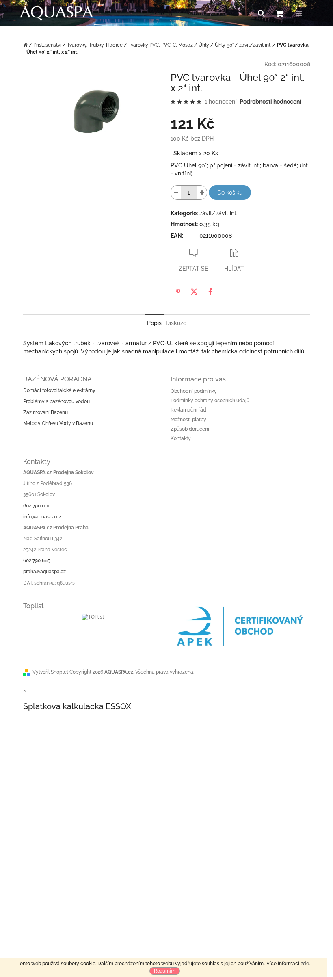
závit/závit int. (218, 213)
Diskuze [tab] (176, 323)
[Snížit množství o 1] (176, 192)
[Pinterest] (178, 291)
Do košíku (229, 192)
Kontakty (181, 438)
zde (305, 963)
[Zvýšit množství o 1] (202, 192)
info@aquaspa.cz (42, 517)
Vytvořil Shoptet (50, 672)
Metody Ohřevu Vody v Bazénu (58, 423)
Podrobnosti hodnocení (270, 101)
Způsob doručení (190, 429)
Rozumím (164, 971)
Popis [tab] (154, 323)
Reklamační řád (188, 410)
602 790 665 (36, 560)
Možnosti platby (188, 419)
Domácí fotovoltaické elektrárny (59, 390)
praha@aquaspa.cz (44, 571)
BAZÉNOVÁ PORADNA (57, 379)
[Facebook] (210, 291)
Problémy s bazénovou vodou (56, 401)
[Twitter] (194, 291)
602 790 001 (36, 506)
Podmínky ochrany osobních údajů (210, 400)
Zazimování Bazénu (45, 412)
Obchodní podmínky (194, 391)
